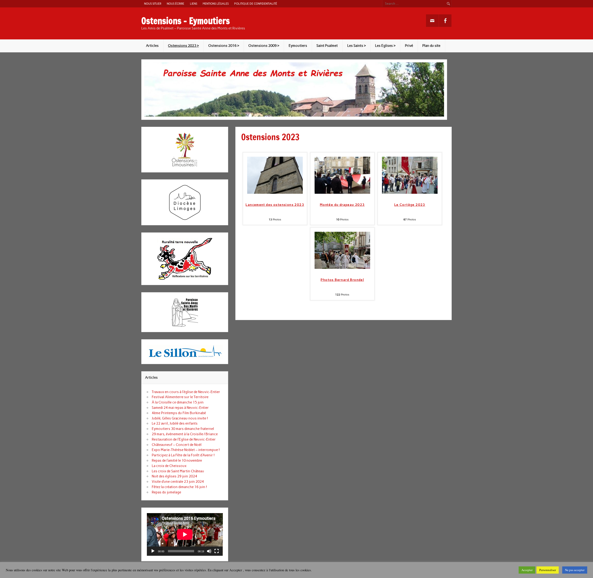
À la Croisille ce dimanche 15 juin (178, 402)
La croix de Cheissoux (169, 466)
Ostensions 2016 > (223, 46)
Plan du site (431, 46)
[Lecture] (153, 551)
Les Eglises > (385, 46)
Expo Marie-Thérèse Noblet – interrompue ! (186, 450)
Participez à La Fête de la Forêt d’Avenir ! (183, 455)
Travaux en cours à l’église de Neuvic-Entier (186, 392)
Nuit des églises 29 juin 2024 (174, 476)
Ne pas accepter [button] (574, 570)
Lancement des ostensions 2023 (275, 205)
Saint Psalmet (327, 46)
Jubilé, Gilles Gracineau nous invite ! (180, 418)
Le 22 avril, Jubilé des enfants (175, 423)
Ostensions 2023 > (183, 46)
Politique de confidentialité (255, 3)
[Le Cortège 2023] (410, 193)
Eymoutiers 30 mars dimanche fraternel (183, 429)
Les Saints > (356, 46)
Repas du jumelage (166, 492)
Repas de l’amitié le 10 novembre (177, 460)
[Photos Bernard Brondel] (342, 268)
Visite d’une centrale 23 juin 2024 (178, 482)
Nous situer (152, 3)
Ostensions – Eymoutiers (185, 21)
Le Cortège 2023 (409, 205)
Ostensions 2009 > (263, 46)
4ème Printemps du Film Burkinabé (179, 413)
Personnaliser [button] (547, 570)
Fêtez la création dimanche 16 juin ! (179, 487)
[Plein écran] (216, 551)
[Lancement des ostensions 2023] (275, 193)
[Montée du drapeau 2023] (342, 193)
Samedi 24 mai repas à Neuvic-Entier (180, 408)
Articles (152, 46)
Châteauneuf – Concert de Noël (177, 445)
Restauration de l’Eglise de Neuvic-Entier (184, 439)
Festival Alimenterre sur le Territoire (180, 397)
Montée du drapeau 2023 (342, 205)
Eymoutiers (298, 46)
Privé (409, 46)
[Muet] (209, 551)
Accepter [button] (527, 570)
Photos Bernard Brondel (342, 280)
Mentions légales (216, 3)
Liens (193, 3)
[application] (185, 534)
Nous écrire (175, 3)
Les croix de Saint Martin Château (178, 471)
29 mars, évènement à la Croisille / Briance (185, 434)
